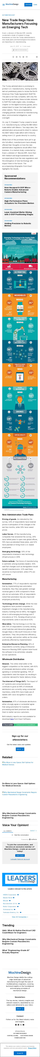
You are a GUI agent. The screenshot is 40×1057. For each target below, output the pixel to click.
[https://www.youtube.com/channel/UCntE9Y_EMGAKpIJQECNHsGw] (23, 1025)
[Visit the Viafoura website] (33, 839)
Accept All (20, 1053)
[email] (27, 57)
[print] (37, 57)
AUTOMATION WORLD (20, 1033)
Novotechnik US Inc (10, 904)
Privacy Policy (32, 1048)
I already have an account (20, 859)
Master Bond (7, 898)
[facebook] (13, 57)
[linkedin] (17, 57)
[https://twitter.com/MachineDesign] (21, 1025)
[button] (3, 4)
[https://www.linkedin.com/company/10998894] (18, 1025)
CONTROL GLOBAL (12, 1035)
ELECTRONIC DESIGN (27, 1035)
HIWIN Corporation (9, 895)
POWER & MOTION (20, 1038)
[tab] (7, 830)
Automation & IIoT (8, 15)
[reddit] (23, 57)
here (12, 719)
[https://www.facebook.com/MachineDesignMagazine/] (16, 1025)
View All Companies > (20, 917)
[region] (20, 835)
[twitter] (20, 57)
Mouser (5, 901)
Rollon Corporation (9, 906)
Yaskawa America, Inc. (11, 912)
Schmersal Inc (8, 909)
